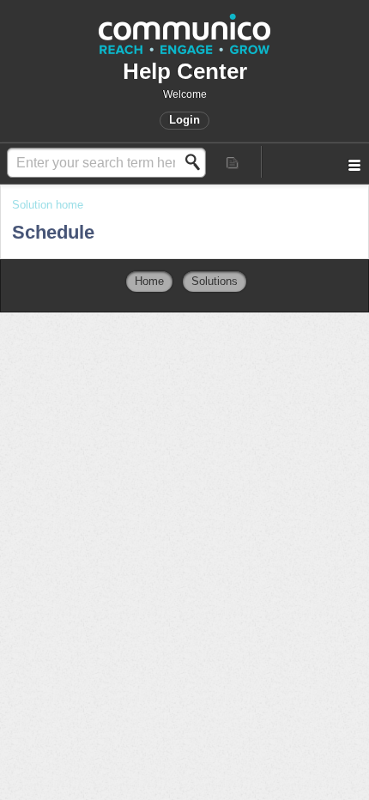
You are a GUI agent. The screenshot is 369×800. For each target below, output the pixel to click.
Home (149, 281)
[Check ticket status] (233, 162)
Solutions (214, 281)
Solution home (47, 204)
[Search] (197, 162)
